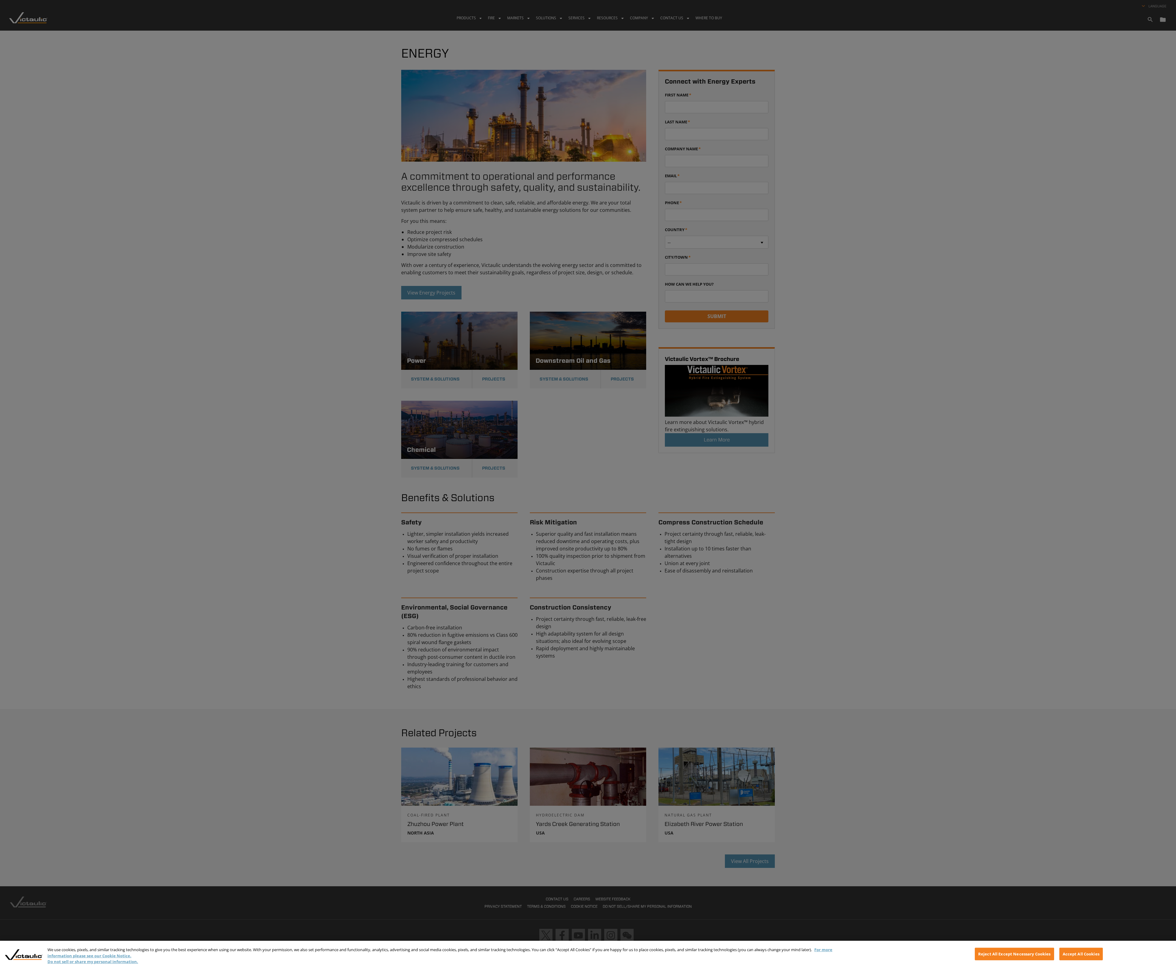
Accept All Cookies (1081, 953)
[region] (588, 954)
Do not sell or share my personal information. (92, 961)
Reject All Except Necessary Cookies (1014, 953)
